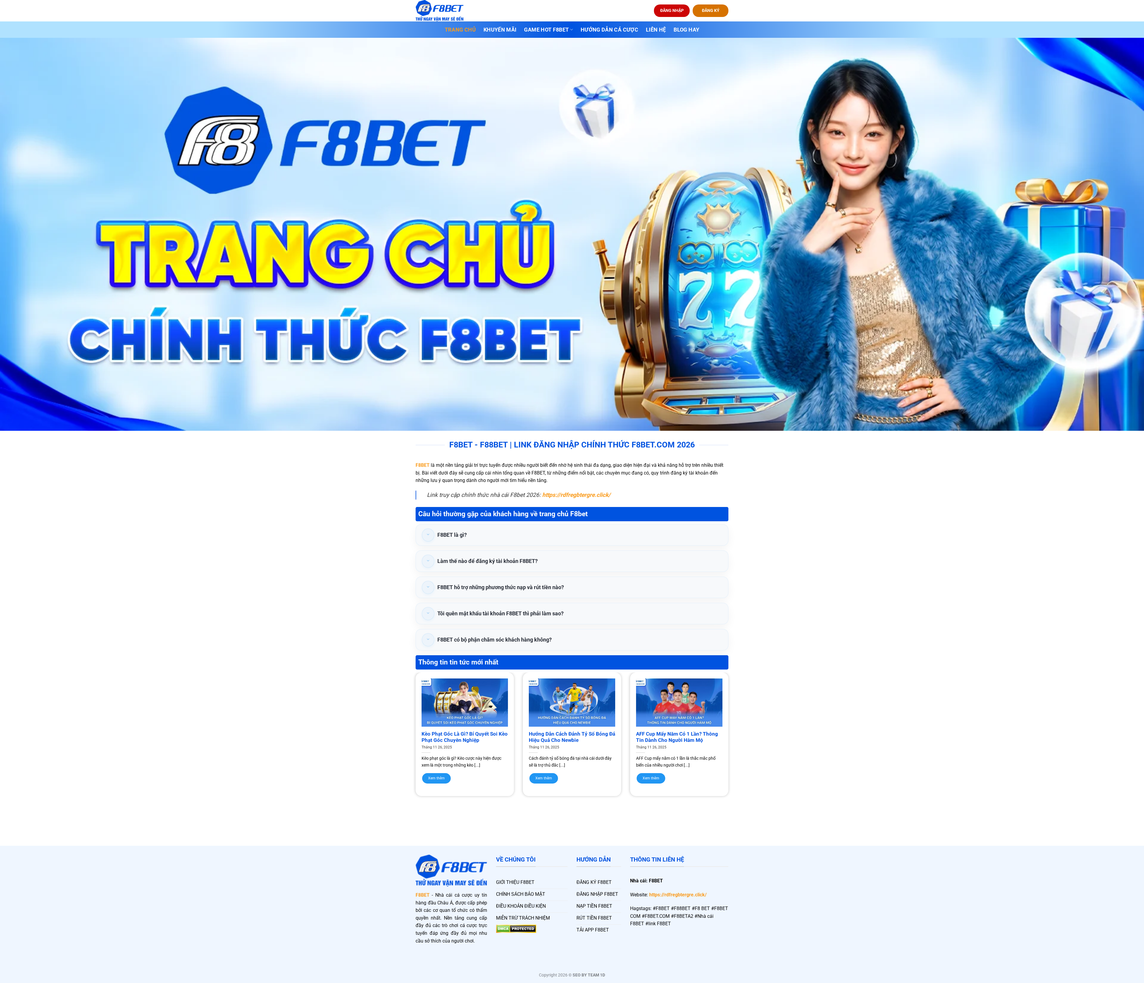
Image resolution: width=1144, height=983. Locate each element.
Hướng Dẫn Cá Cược (609, 30)
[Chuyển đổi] (428, 535)
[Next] (739, 722)
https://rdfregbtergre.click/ (678, 895)
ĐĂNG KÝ (710, 10)
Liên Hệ (656, 30)
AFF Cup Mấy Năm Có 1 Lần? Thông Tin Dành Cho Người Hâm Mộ (677, 737)
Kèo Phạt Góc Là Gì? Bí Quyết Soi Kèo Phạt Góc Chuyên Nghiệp (465, 737)
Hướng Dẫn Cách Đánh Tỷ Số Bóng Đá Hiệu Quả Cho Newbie (572, 737)
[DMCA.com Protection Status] (516, 928)
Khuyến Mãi (500, 30)
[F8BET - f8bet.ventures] (445, 10)
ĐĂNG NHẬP (672, 10)
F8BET (423, 465)
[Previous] (405, 722)
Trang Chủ (460, 30)
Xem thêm (436, 778)
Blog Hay (686, 30)
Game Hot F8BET (546, 30)
